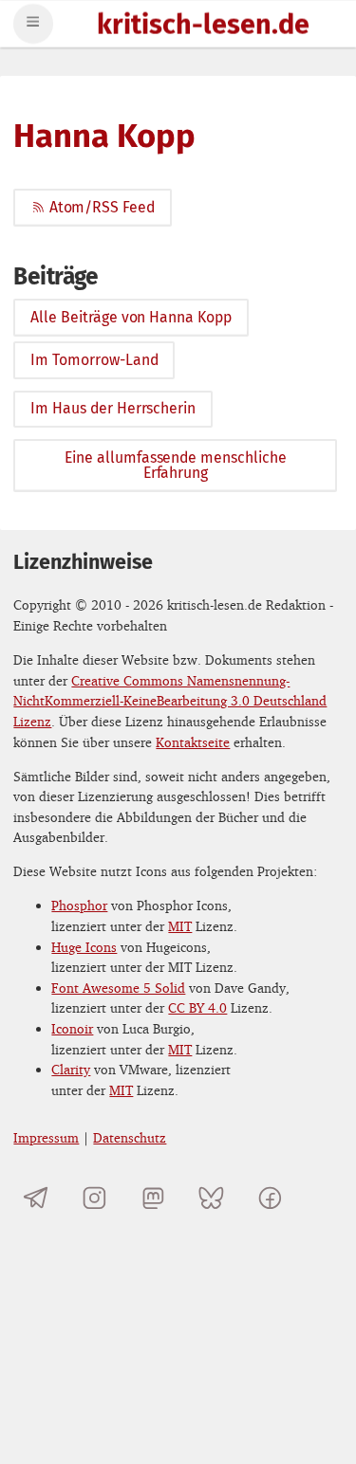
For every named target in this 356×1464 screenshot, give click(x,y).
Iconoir (72, 1028)
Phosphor (79, 905)
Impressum (46, 1137)
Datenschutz (129, 1137)
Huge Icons (84, 947)
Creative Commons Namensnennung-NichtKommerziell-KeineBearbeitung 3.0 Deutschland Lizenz (170, 700)
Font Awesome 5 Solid (118, 987)
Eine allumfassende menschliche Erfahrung (176, 465)
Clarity (70, 1069)
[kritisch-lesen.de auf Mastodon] (153, 1198)
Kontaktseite (193, 742)
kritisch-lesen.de (203, 26)
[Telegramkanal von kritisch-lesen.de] (35, 1198)
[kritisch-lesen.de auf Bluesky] (211, 1198)
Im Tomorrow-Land (94, 360)
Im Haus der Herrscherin (113, 408)
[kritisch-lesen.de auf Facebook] (270, 1198)
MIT (180, 926)
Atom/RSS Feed (102, 207)
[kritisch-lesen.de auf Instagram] (94, 1198)
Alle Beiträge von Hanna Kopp (131, 317)
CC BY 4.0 (197, 1007)
